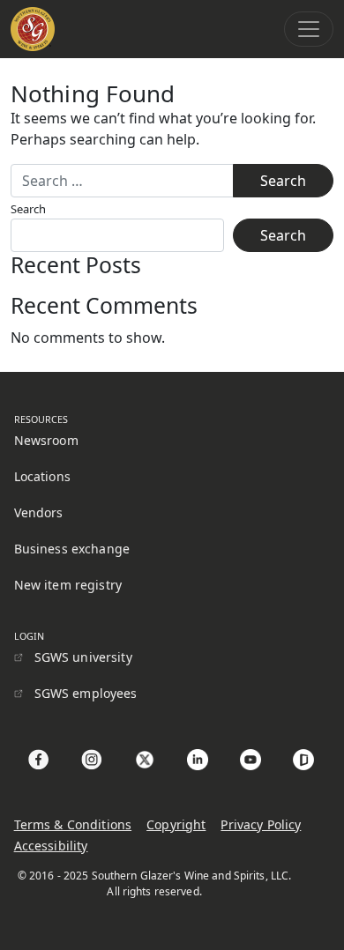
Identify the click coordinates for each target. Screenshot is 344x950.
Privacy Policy (261, 824)
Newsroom (46, 440)
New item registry (68, 584)
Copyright (176, 824)
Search (28, 209)
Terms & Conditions (73, 824)
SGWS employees (86, 693)
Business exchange (72, 548)
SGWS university (83, 657)
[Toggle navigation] (308, 29)
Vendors (39, 512)
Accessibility (51, 845)
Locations (42, 476)
